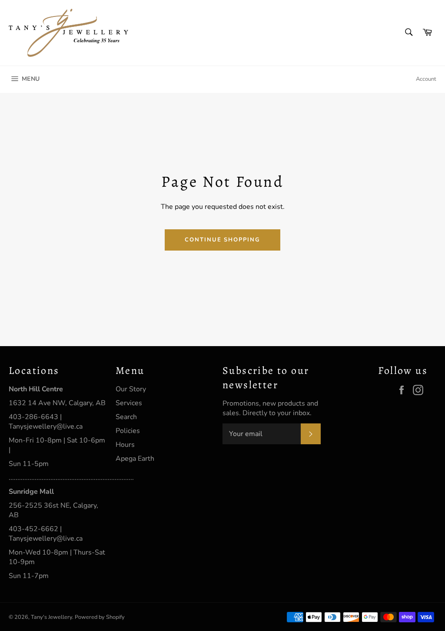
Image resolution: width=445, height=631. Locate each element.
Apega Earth (135, 458)
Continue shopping (222, 240)
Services (129, 403)
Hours (125, 444)
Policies (128, 431)
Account (426, 79)
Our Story (131, 389)
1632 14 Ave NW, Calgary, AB (57, 403)
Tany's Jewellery (51, 617)
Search (126, 417)
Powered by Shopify (100, 617)
